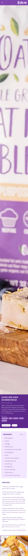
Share (15, 425)
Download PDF (7, 425)
